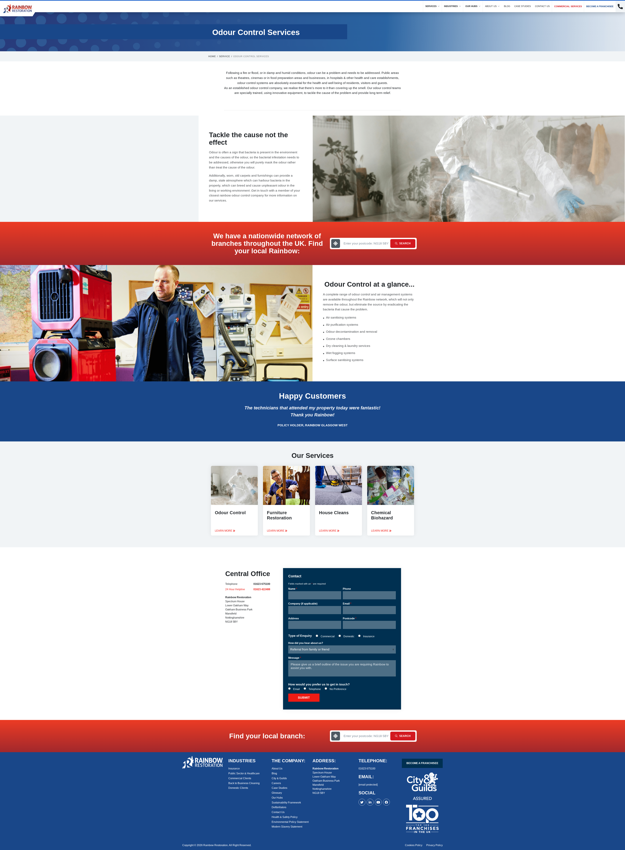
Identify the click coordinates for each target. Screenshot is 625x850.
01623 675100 (261, 584)
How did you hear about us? (305, 643)
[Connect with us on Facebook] (370, 802)
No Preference (338, 689)
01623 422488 (261, 589)
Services (431, 6)
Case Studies (522, 6)
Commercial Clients (239, 778)
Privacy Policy (434, 845)
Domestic (348, 636)
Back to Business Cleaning (244, 783)
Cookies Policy (413, 845)
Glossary (277, 792)
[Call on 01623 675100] (620, 6)
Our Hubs (471, 6)
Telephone (315, 689)
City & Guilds (279, 778)
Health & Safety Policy (285, 817)
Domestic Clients (238, 788)
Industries (451, 6)
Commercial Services (568, 6)
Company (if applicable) (302, 603)
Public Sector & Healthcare (244, 773)
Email (347, 603)
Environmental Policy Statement (290, 822)
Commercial (328, 636)
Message (294, 657)
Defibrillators (279, 807)
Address (293, 618)
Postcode (349, 618)
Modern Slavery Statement (287, 826)
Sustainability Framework (286, 802)
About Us (491, 6)
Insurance (369, 636)
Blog (507, 6)
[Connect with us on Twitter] (362, 802)
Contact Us (542, 6)
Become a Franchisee (599, 6)
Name (292, 588)
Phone (347, 588)
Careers (276, 783)
